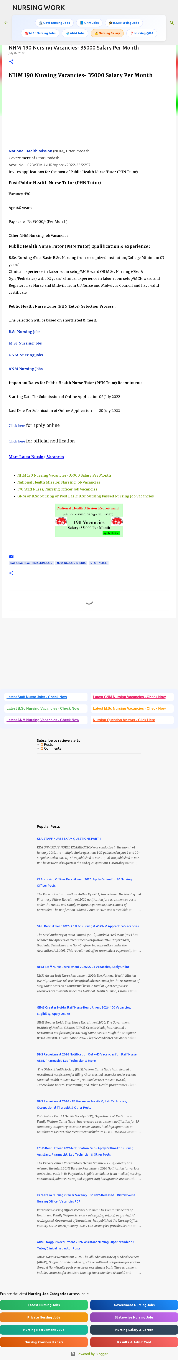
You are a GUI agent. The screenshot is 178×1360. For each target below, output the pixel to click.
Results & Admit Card (134, 1342)
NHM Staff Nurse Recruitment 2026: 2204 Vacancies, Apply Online (83, 967)
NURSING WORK (38, 7)
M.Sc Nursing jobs (25, 343)
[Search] (172, 23)
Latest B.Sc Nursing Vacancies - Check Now (43, 708)
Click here (17, 425)
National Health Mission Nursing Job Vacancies (58, 482)
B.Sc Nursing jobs (25, 332)
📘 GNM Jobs (89, 23)
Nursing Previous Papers (44, 1342)
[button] (11, 62)
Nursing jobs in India (71, 563)
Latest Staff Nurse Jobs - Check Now (37, 697)
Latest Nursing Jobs (44, 1305)
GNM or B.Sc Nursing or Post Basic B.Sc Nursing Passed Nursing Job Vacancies (85, 496)
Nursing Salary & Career (134, 1330)
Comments (52, 748)
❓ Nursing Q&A (141, 33)
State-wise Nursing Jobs (134, 1317)
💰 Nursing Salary (107, 33)
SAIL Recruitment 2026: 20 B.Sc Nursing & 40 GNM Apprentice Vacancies (88, 926)
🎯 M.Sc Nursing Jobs (40, 33)
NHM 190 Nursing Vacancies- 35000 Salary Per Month (64, 475)
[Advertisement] (89, 113)
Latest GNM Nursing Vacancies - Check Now (129, 697)
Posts (48, 744)
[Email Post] (11, 558)
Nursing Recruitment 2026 (43, 1330)
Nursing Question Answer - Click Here (124, 720)
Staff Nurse (99, 563)
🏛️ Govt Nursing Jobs (54, 23)
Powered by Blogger (92, 1354)
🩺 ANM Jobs (75, 33)
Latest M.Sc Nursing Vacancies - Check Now (129, 708)
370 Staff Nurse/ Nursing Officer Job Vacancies (57, 489)
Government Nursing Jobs (134, 1305)
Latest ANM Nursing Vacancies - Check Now (43, 720)
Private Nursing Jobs (43, 1317)
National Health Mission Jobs (31, 563)
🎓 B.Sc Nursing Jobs (124, 23)
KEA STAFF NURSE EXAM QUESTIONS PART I (69, 838)
